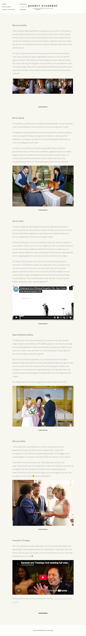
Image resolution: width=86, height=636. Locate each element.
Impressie (23, 9)
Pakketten (23, 4)
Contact (38, 9)
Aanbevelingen (25, 7)
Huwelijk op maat (8, 9)
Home (4, 4)
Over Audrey (6, 7)
